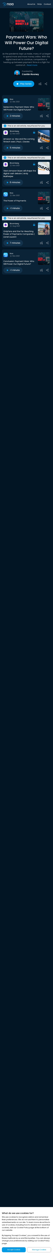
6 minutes (15, 182)
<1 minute (15, 208)
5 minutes (15, 147)
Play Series (26, 83)
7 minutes (15, 242)
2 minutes (15, 115)
